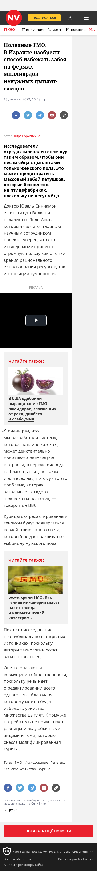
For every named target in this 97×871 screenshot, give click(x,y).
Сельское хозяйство (20, 769)
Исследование (36, 762)
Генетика (58, 762)
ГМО (18, 762)
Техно (9, 29)
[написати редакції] (52, 115)
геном (52, 151)
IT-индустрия (33, 29)
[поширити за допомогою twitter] (28, 115)
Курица (44, 769)
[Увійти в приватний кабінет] (70, 18)
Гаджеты (55, 29)
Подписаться (44, 18)
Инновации (76, 29)
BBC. (33, 505)
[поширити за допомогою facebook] (16, 115)
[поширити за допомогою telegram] (40, 115)
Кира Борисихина (27, 136)
